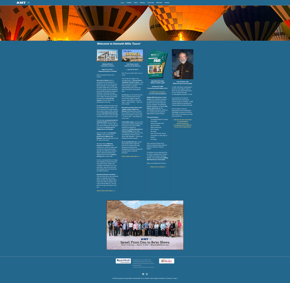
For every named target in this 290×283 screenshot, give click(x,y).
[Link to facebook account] (143, 274)
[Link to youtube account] (147, 274)
